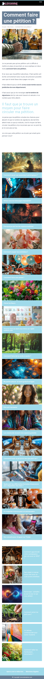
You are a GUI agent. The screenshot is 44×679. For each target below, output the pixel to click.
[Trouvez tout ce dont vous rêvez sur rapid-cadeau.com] (22, 316)
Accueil (4, 27)
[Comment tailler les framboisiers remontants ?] (12, 652)
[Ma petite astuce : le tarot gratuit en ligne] (22, 369)
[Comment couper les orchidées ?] (22, 239)
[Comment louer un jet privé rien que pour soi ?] (22, 446)
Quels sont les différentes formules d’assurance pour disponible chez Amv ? (21, 485)
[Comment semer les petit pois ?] (12, 613)
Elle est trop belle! (10, 407)
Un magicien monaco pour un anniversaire (19, 511)
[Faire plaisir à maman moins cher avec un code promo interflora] (12, 575)
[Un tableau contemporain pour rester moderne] (12, 633)
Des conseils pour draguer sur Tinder (17, 537)
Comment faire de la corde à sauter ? (17, 356)
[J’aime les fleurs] (22, 290)
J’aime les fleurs (9, 303)
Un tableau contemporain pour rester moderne (30, 633)
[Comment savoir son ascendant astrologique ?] (22, 162)
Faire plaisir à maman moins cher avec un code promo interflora (31, 574)
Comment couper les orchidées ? (16, 252)
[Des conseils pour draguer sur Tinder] (22, 524)
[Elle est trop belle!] (22, 394)
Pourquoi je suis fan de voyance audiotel (18, 226)
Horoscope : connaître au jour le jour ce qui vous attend (31, 594)
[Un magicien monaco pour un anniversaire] (22, 499)
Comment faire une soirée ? (14, 277)
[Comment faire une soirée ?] (22, 265)
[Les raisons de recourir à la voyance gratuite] (22, 420)
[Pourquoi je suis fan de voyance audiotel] (22, 214)
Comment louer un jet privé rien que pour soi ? (20, 458)
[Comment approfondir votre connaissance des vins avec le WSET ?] (12, 555)
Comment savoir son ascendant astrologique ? (21, 175)
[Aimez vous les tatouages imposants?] (22, 188)
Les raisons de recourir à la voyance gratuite (20, 433)
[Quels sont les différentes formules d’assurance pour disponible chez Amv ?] (22, 471)
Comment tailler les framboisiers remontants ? (31, 652)
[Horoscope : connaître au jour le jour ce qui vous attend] (12, 594)
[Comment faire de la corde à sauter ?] (22, 343)
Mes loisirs (10, 27)
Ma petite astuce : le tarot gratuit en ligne (19, 381)
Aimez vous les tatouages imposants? (17, 201)
